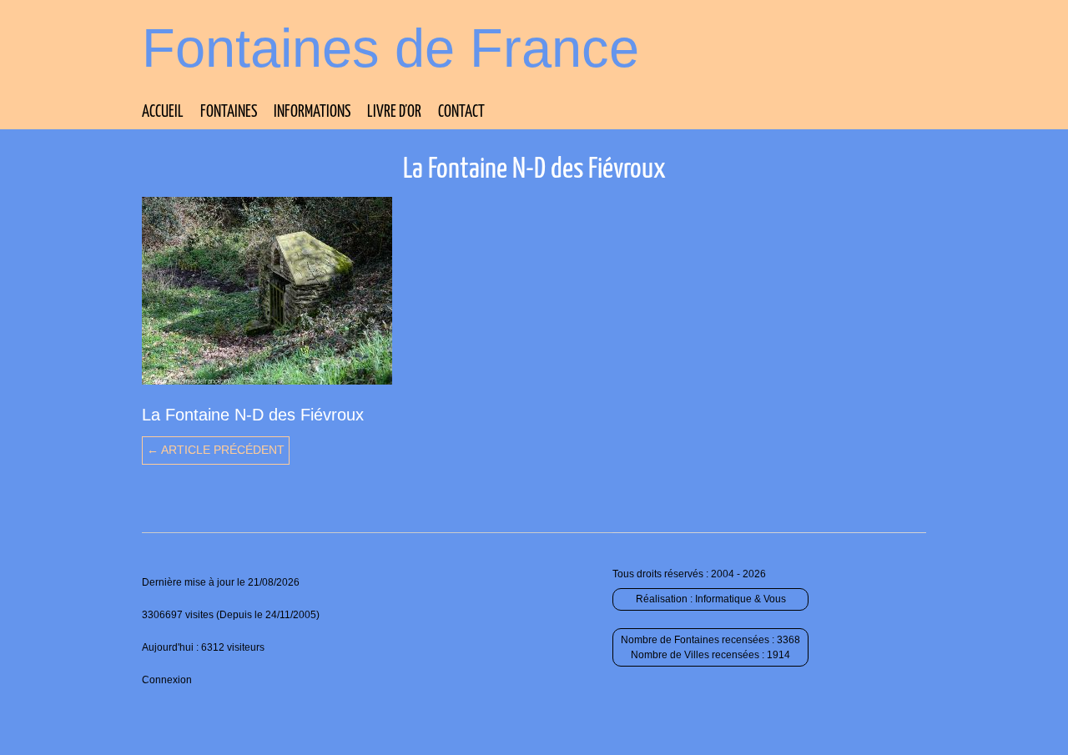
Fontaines (228, 112)
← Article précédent (216, 449)
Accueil (163, 112)
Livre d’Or (394, 112)
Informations (312, 112)
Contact (461, 112)
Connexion (167, 680)
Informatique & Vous (740, 599)
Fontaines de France (390, 48)
